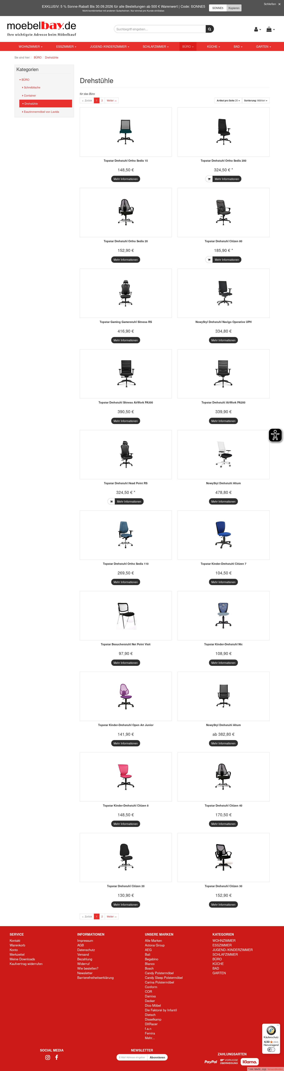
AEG (148, 949)
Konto (14, 949)
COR (148, 991)
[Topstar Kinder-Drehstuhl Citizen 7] (224, 535)
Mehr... (150, 1037)
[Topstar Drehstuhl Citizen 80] (224, 212)
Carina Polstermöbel (159, 982)
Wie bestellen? (87, 968)
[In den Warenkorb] (209, 179)
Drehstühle (31, 103)
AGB (80, 945)
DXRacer (151, 1024)
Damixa (150, 996)
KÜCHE (212, 46)
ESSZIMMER (65, 46)
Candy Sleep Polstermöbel (164, 977)
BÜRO (187, 46)
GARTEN (262, 46)
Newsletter (85, 973)
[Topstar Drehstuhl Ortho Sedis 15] (126, 132)
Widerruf (83, 963)
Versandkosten (275, 1069)
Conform (151, 986)
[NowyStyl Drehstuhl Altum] (224, 454)
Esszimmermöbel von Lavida (41, 112)
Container (29, 95)
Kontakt (15, 940)
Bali (147, 954)
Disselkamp (153, 1019)
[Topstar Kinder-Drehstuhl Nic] (224, 615)
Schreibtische (31, 87)
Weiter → (111, 100)
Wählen (255, 100)
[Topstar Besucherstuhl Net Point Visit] (126, 615)
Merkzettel (17, 954)
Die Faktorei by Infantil (161, 1010)
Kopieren (234, 8)
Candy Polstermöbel (159, 973)
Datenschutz (86, 949)
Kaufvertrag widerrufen (26, 963)
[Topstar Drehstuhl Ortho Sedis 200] (224, 132)
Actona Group (155, 945)
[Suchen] (210, 29)
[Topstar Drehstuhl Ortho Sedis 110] (126, 535)
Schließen (270, 4)
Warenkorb (17, 945)
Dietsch (150, 1014)
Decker (150, 1000)
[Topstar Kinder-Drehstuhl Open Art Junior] (126, 696)
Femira (150, 1033)
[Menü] (277, 1026)
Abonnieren (157, 1057)
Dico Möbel (153, 1005)
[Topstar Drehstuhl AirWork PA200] (224, 373)
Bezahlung (84, 959)
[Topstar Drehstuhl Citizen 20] (126, 857)
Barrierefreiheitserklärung (95, 977)
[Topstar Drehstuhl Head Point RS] (126, 454)
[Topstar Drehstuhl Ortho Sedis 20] (126, 212)
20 (227, 100)
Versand (83, 954)
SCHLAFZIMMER (155, 46)
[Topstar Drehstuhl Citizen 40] (224, 777)
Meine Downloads (22, 959)
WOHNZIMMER (30, 46)
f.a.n (148, 1028)
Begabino (151, 959)
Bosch (149, 968)
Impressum (85, 940)
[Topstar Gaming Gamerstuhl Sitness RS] (126, 293)
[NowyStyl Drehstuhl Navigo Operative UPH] (224, 293)
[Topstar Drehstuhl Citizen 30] (224, 857)
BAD (237, 46)
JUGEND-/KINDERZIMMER (108, 46)
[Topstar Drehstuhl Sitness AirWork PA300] (126, 373)
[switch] (271, 1049)
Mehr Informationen (126, 179)
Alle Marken (153, 940)
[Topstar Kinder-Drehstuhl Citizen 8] (126, 777)
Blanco (150, 963)
